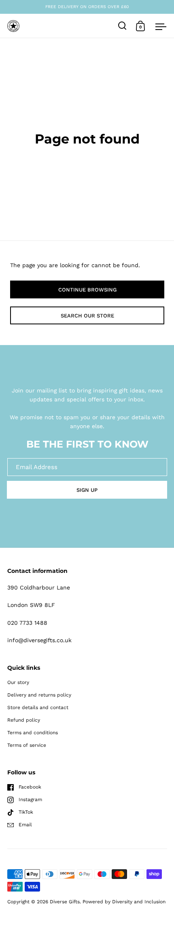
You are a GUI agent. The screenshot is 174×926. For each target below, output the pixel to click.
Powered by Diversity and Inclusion (124, 902)
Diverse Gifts (65, 902)
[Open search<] (122, 25)
